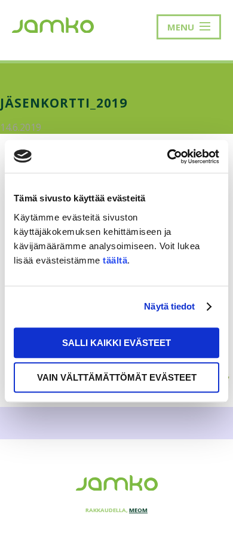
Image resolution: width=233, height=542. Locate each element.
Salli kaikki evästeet (116, 343)
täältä (115, 260)
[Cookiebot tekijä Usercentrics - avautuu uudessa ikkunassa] (167, 156)
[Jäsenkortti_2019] (116, 403)
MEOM (138, 510)
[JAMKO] (53, 23)
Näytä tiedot (169, 306)
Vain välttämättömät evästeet (117, 377)
